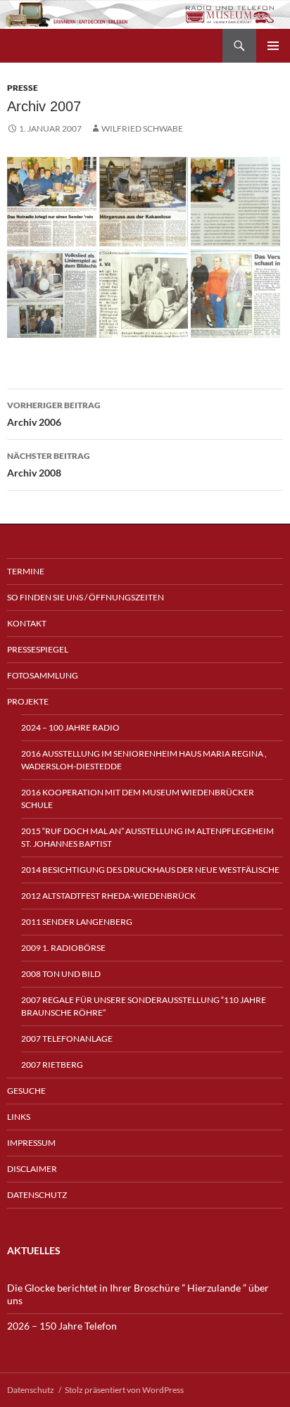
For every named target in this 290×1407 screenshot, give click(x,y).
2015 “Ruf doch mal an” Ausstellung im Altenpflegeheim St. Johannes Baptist (147, 837)
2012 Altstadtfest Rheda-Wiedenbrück (108, 895)
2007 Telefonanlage (67, 1038)
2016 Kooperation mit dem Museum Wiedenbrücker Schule (137, 798)
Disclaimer (32, 1168)
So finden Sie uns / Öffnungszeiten (85, 597)
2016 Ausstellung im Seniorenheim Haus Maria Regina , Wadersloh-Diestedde (144, 759)
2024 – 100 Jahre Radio (70, 727)
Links (18, 1116)
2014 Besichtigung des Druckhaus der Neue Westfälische (150, 869)
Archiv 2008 (48, 464)
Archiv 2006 (54, 414)
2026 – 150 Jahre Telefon (62, 1326)
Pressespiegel (37, 649)
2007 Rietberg (52, 1064)
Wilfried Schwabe (142, 128)
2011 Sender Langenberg (76, 921)
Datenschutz (37, 1195)
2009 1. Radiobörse (63, 947)
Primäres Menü (273, 46)
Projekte (28, 701)
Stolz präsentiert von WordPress (124, 1389)
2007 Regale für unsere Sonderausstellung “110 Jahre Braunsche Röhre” (143, 1006)
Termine (25, 571)
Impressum (31, 1142)
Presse (22, 87)
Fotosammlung (42, 675)
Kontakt (26, 623)
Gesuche (26, 1090)
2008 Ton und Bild (61, 974)
